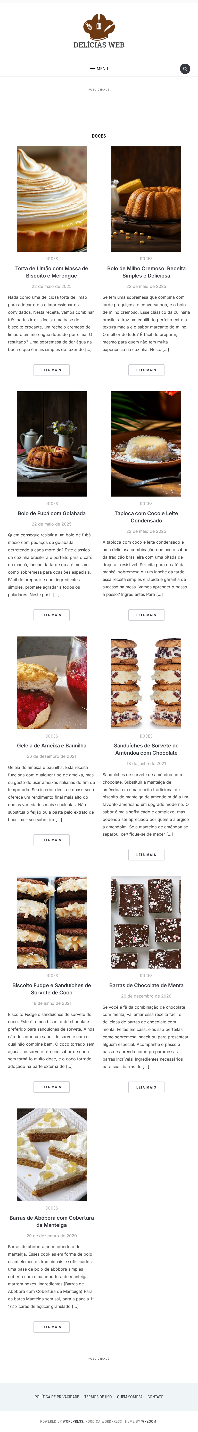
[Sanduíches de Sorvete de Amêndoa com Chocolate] (146, 682)
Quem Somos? (129, 1396)
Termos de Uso (98, 1396)
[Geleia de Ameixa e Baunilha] (52, 682)
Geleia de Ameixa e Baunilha (51, 746)
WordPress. (74, 1421)
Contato (155, 1396)
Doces (51, 258)
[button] (99, 68)
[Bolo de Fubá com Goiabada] (52, 443)
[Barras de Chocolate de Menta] (146, 922)
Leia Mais (52, 370)
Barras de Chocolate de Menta (146, 985)
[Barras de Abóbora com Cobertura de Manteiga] (52, 1154)
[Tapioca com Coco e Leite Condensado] (146, 443)
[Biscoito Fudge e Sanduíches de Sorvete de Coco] (52, 922)
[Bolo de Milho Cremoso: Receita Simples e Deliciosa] (146, 198)
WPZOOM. (149, 1421)
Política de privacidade (57, 1396)
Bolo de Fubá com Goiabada (52, 513)
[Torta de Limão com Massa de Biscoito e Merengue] (52, 198)
